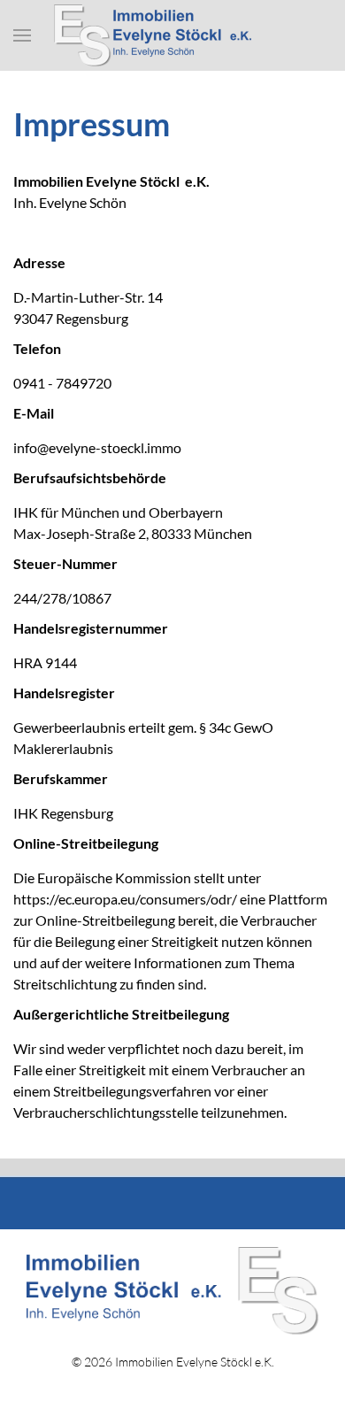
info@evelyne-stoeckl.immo (97, 447)
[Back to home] (172, 35)
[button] (22, 35)
